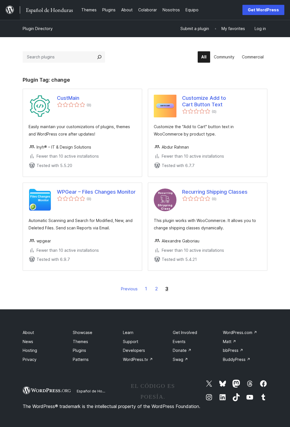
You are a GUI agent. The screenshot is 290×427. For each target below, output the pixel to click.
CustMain (68, 98)
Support (130, 341)
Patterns (81, 359)
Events (179, 341)
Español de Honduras (95, 391)
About (28, 332)
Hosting (30, 350)
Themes (80, 341)
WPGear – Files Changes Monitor (96, 192)
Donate (182, 350)
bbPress (233, 350)
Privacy (30, 359)
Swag (180, 359)
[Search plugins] (99, 57)
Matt (229, 341)
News (28, 341)
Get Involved (185, 332)
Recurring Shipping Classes (215, 192)
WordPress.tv (138, 359)
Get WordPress (263, 9)
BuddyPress (236, 359)
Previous (129, 288)
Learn (128, 332)
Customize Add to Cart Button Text (204, 101)
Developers (134, 350)
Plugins (79, 350)
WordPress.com (240, 332)
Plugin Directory (38, 28)
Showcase (82, 332)
